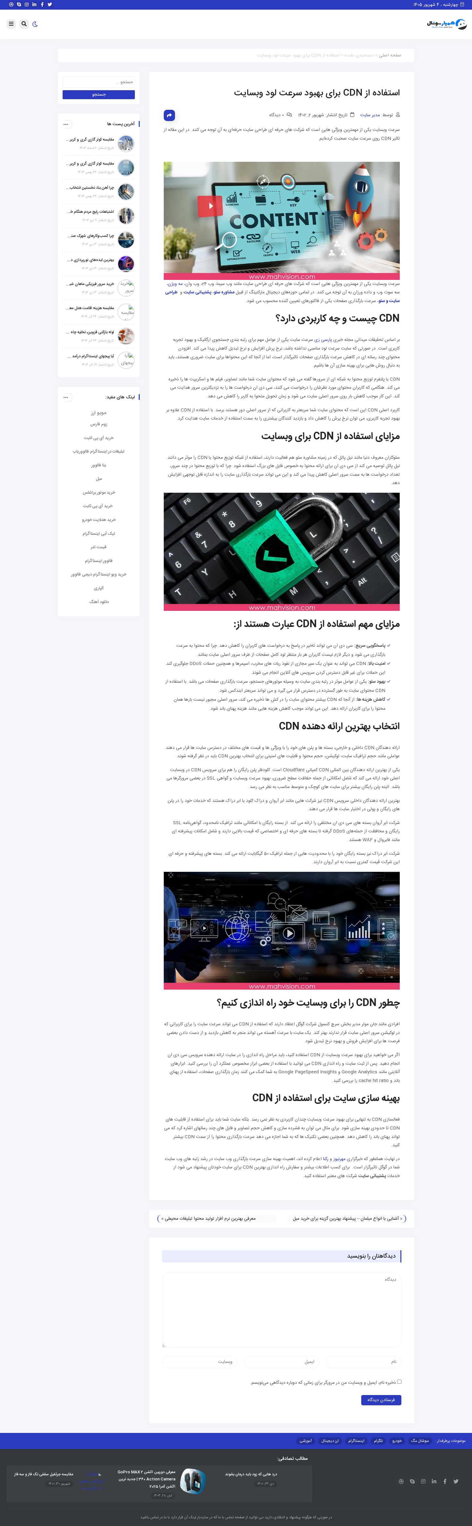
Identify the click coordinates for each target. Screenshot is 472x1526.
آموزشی (306, 1441)
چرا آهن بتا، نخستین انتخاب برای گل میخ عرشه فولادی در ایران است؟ (90, 188)
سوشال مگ (420, 1441)
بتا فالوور (99, 465)
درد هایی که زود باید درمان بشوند (251, 1474)
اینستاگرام (356, 1441)
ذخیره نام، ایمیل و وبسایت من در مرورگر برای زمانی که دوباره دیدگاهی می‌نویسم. (323, 1383)
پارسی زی (323, 340)
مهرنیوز (339, 1159)
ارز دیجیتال (330, 1441)
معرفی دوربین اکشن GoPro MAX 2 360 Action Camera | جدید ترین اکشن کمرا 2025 (146, 1479)
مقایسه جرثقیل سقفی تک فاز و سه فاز (43, 1474)
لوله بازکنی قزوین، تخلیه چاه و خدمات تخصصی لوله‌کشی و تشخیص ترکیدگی (90, 332)
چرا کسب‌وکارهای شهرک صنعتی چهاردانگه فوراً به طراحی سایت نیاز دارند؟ (90, 236)
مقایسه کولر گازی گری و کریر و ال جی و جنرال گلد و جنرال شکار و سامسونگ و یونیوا (90, 163)
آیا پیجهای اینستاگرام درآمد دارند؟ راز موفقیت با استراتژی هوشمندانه (90, 356)
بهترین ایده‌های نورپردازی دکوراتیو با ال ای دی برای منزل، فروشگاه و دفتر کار (90, 260)
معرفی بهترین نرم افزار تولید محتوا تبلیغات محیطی (210, 1219)
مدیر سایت (370, 115)
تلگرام (378, 1441)
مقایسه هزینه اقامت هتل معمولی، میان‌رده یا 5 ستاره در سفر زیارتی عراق (90, 308)
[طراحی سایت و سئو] (178, 292)
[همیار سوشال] (447, 25)
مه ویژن (175, 284)
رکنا (325, 1159)
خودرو (397, 1441)
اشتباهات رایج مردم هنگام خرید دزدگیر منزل (90, 212)
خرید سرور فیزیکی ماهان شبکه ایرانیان (90, 284)
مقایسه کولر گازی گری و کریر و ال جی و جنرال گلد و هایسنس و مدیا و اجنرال (90, 139)
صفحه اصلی (390, 55)
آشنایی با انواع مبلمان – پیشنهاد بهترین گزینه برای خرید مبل (346, 1219)
